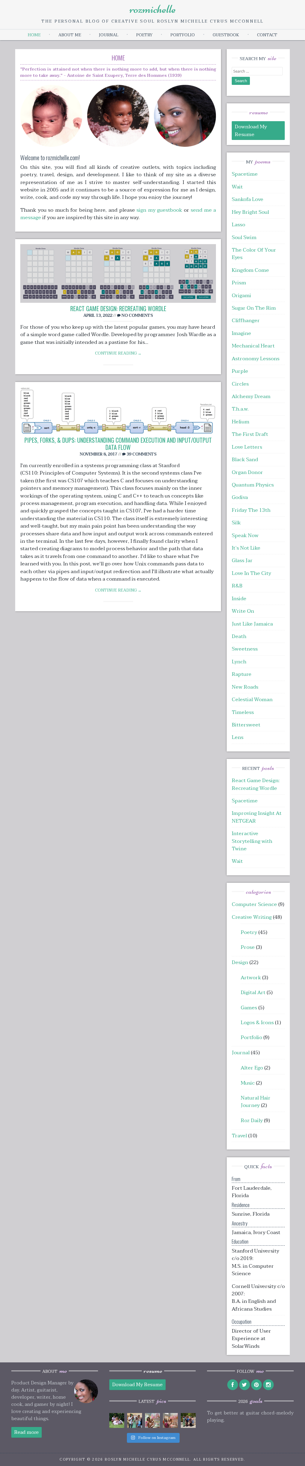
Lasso (238, 224)
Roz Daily (252, 1120)
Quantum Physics (253, 485)
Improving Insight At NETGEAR (256, 817)
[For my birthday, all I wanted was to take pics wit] (116, 1420)
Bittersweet (246, 724)
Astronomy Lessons (255, 358)
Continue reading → (118, 353)
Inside (239, 598)
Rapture (241, 674)
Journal (108, 35)
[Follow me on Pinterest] (256, 1384)
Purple (240, 371)
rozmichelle (153, 9)
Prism (239, 282)
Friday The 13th (251, 510)
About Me (69, 35)
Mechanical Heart (253, 345)
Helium (240, 421)
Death (239, 636)
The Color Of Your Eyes (254, 254)
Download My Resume (251, 130)
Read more (26, 1432)
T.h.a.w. (240, 409)
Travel (239, 1135)
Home (34, 35)
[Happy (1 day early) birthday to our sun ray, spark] (170, 1420)
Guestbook (226, 35)
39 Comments (141, 454)
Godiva (240, 497)
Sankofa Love (247, 199)
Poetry (144, 35)
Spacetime (245, 174)
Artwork (251, 977)
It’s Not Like (246, 548)
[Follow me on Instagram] (268, 1384)
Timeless (243, 712)
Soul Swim (244, 237)
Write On (243, 611)
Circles (240, 384)
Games (249, 1007)
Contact (267, 35)
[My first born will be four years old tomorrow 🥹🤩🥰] (152, 1420)
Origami (241, 295)
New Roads (245, 687)
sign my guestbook (159, 210)
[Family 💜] (188, 1420)
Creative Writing (252, 917)
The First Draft (250, 434)
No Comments (137, 315)
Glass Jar (242, 560)
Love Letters (247, 447)
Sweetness (245, 649)
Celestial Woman (252, 699)
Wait (237, 187)
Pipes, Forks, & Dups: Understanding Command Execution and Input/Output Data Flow (118, 444)
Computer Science (254, 904)
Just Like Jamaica (252, 624)
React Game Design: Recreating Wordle (118, 308)
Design (240, 962)
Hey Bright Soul (250, 212)
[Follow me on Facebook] (232, 1384)
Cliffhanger (246, 320)
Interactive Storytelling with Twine (252, 841)
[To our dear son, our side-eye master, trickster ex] (134, 1420)
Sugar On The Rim (254, 308)
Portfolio (182, 35)
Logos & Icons (257, 1022)
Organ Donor (247, 472)
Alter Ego (252, 1067)
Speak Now (245, 535)
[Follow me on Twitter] (244, 1384)
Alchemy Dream (251, 396)
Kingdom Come (250, 270)
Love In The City (251, 573)
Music (248, 1083)
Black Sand (245, 459)
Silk (236, 522)
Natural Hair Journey (255, 1102)
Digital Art (253, 992)
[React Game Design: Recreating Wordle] (118, 274)
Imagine (241, 333)
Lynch (239, 661)
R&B (237, 585)
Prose (248, 947)
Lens (237, 737)
